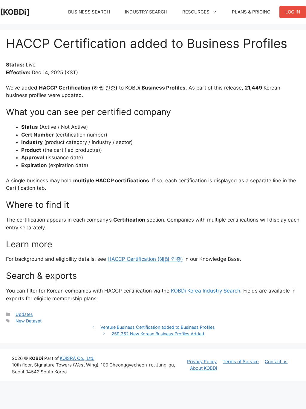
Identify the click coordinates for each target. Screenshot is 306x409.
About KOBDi (203, 368)
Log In (292, 12)
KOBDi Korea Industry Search (205, 291)
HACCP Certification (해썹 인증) (145, 259)
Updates (24, 314)
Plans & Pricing (251, 12)
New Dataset (29, 320)
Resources (195, 12)
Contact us (276, 361)
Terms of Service (241, 361)
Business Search (89, 12)
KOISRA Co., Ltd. (77, 358)
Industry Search (146, 12)
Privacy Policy (202, 361)
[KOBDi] (15, 11)
